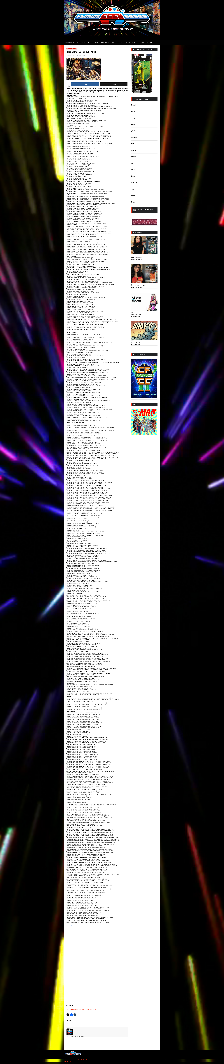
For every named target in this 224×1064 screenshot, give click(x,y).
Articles (127, 42)
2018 (67, 1009)
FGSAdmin (83, 55)
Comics (134, 42)
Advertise (119, 42)
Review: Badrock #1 (135, 343)
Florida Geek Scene (84, 1060)
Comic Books (77, 1009)
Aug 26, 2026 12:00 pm (136, 259)
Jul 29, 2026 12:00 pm (136, 316)
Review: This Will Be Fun (136, 257)
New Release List (72, 48)
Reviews (141, 42)
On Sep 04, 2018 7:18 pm (72, 55)
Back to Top (67, 1061)
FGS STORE (149, 42)
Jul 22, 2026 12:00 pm (136, 344)
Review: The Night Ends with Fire (138, 286)
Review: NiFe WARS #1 (136, 314)
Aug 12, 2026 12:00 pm (136, 288)
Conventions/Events (83, 42)
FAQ (113, 42)
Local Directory (70, 42)
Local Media (95, 42)
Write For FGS (105, 42)
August (72, 1009)
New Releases (90, 1009)
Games (84, 1009)
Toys (96, 1009)
